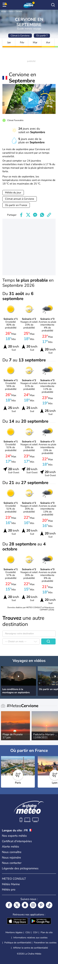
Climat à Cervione (20, 35)
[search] (53, 4)
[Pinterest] (41, 905)
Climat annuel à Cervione (19, 199)
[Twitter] (17, 905)
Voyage (3, 11)
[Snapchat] (25, 905)
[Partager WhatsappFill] (42, 215)
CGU (27, 932)
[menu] (5, 4)
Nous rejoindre (11, 857)
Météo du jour (13, 192)
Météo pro (8, 889)
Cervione (19, 11)
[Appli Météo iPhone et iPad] (17, 921)
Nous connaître (11, 852)
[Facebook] (9, 905)
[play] (30, 99)
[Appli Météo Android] (40, 921)
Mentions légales (14, 932)
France (11, 11)
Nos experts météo (14, 836)
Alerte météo (10, 846)
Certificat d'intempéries (17, 841)
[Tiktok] (49, 905)
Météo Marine (11, 884)
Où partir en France (16, 205)
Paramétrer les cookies (45, 942)
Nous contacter (11, 863)
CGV (35, 932)
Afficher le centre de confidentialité (30, 948)
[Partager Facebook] (21, 215)
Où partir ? (42, 35)
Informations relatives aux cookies (30, 937)
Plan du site (47, 932)
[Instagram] (33, 905)
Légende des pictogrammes (20, 868)
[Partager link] (49, 215)
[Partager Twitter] (28, 215)
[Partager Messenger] (35, 215)
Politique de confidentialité (17, 942)
